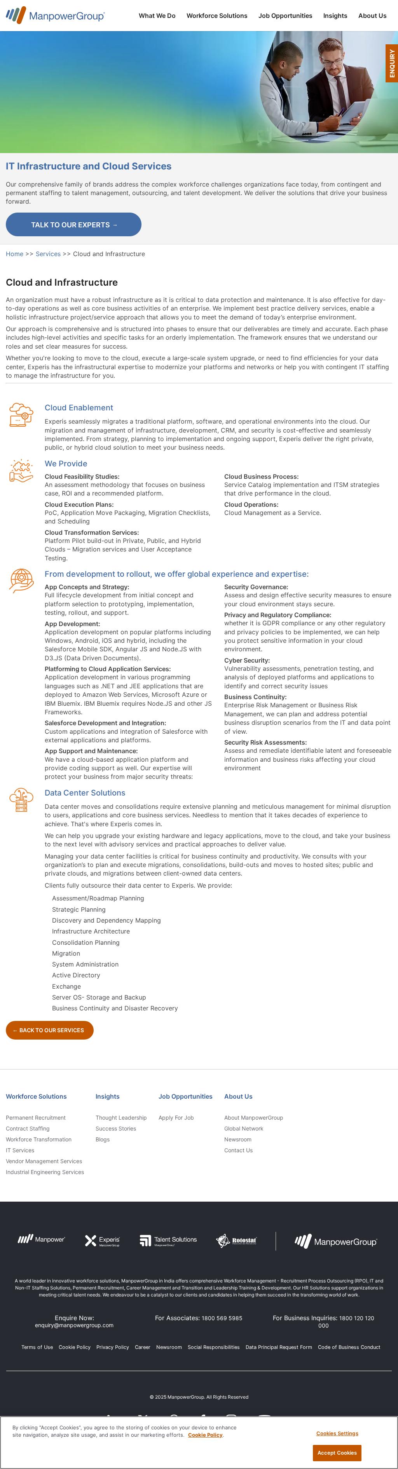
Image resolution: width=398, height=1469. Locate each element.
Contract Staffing (28, 1128)
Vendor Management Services (44, 1161)
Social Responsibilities (214, 1347)
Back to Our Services (51, 1030)
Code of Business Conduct (349, 1347)
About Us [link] (238, 1096)
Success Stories (116, 1128)
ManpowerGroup (55, 16)
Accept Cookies (337, 1453)
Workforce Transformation (39, 1139)
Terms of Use (37, 1347)
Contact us (238, 1150)
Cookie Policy (75, 1347)
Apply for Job (176, 1118)
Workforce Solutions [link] (36, 1096)
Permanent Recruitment (36, 1118)
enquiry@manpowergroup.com (74, 1325)
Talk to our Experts (70, 225)
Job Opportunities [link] (186, 1096)
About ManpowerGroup (253, 1118)
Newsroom (237, 1139)
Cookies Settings (337, 1433)
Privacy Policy (112, 1347)
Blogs (103, 1139)
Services (49, 254)
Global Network (244, 1128)
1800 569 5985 (222, 1318)
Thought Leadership (121, 1118)
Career (142, 1347)
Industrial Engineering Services (45, 1172)
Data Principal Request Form (279, 1347)
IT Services (20, 1150)
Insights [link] (108, 1096)
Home (15, 254)
